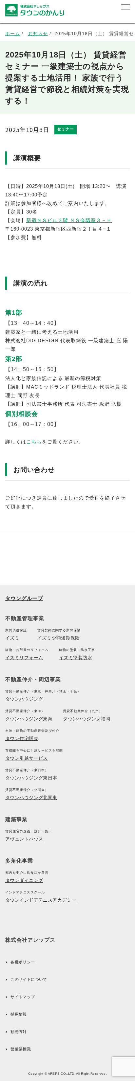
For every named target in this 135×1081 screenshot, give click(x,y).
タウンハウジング (24, 699)
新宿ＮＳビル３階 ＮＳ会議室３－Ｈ (69, 220)
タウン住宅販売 (21, 738)
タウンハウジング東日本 (31, 777)
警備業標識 (20, 1049)
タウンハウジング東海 (28, 718)
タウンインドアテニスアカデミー (40, 900)
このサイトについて (28, 979)
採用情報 (18, 1014)
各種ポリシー (22, 962)
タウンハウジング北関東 (31, 797)
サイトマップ (22, 997)
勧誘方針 (18, 1031)
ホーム (12, 33)
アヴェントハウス (24, 839)
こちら (34, 441)
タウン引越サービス (26, 758)
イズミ (12, 638)
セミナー (65, 129)
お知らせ (38, 33)
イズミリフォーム (24, 657)
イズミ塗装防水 (75, 657)
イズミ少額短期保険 (58, 638)
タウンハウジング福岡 (86, 718)
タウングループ (24, 598)
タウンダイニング (24, 880)
